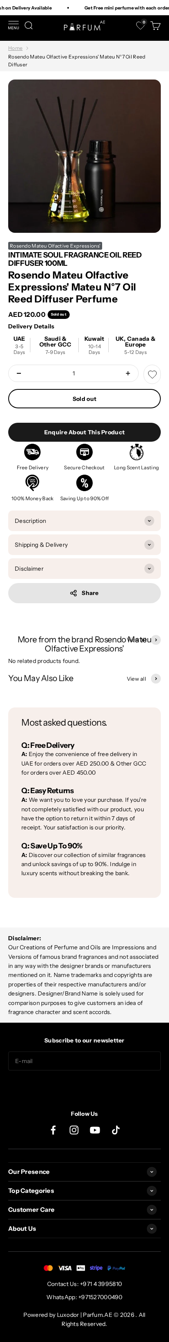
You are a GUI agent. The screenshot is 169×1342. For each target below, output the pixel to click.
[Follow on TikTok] (115, 1130)
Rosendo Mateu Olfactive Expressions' (55, 246)
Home (15, 48)
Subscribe (84, 1087)
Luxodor (68, 1315)
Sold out (84, 399)
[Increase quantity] (128, 373)
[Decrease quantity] (19, 373)
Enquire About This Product (84, 432)
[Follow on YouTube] (94, 1130)
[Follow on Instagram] (74, 1130)
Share (90, 593)
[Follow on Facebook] (53, 1130)
